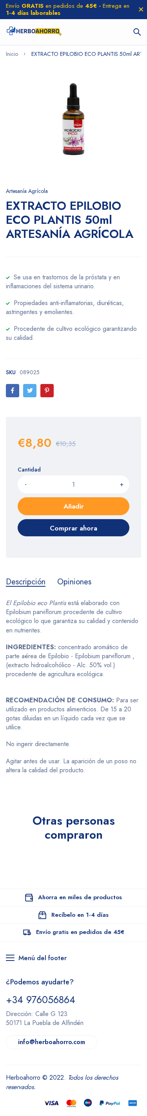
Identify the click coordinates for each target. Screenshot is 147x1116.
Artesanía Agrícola (27, 191)
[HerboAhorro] (34, 32)
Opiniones (74, 582)
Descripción (25, 582)
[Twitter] (29, 390)
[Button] (137, 32)
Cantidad (29, 469)
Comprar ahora (73, 528)
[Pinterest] (47, 390)
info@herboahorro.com (51, 1041)
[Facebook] (12, 390)
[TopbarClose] (141, 9)
